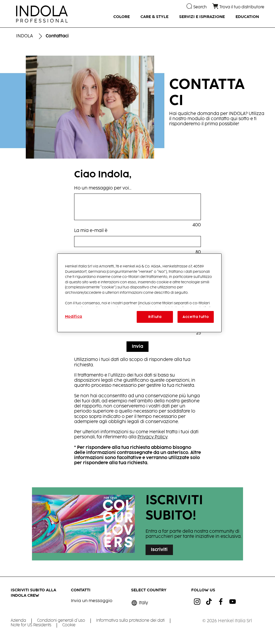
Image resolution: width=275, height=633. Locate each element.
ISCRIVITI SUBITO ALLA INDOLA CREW (33, 593)
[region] (139, 292)
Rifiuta (155, 317)
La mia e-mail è (90, 230)
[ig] (197, 601)
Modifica (73, 316)
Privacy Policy (152, 437)
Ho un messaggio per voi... (102, 188)
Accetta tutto (196, 317)
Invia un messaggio (91, 600)
